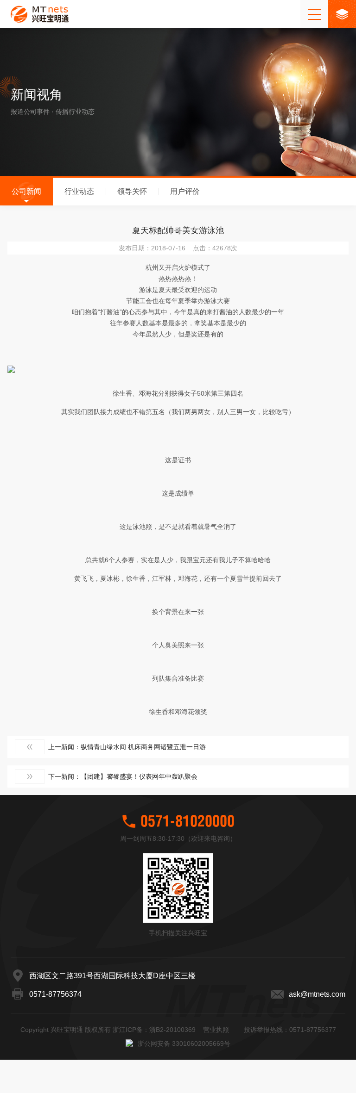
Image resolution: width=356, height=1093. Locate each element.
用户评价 (185, 191)
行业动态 (79, 191)
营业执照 (216, 1029)
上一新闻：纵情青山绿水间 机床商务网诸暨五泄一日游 (127, 747)
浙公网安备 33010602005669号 (184, 1043)
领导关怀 (132, 191)
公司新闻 (26, 191)
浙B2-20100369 (172, 1029)
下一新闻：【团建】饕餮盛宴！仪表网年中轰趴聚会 (122, 776)
